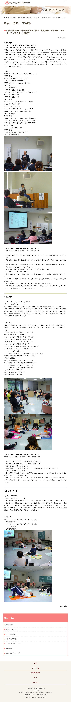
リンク (35, 677)
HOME (5, 17)
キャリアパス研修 (10, 634)
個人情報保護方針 (35, 673)
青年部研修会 (9, 648)
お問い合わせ (35, 682)
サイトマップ (35, 668)
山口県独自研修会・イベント (13, 643)
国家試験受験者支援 (11, 639)
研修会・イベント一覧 (12, 629)
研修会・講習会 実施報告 (14, 17)
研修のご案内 (9, 624)
